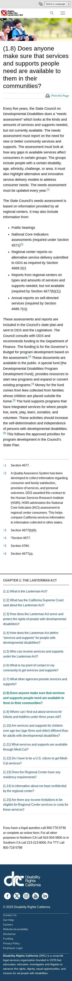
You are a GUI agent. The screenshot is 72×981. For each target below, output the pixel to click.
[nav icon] (63, 13)
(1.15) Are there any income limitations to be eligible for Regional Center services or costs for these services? (35, 804)
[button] (48, 190)
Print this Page (60, 95)
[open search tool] (52, 13)
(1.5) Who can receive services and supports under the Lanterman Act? (33, 654)
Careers (8, 924)
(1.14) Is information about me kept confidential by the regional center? (34, 788)
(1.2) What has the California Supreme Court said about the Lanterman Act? (33, 603)
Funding (8, 938)
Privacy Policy (11, 943)
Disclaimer (9, 933)
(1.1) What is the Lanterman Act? (25, 591)
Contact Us (10, 915)
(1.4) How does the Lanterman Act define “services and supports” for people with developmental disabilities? (30, 637)
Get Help (8, 919)
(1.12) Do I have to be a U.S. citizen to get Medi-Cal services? (35, 761)
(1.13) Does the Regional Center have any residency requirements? (31, 774)
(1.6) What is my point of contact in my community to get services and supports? (30, 668)
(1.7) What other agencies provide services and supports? (35, 681)
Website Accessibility (15, 929)
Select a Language (55, 4)
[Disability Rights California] (22, 879)
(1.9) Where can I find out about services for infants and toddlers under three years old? (32, 714)
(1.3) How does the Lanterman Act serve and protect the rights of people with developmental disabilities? (34, 619)
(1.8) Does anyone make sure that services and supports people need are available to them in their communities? (34, 698)
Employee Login (13, 947)
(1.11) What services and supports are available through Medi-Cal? (35, 747)
